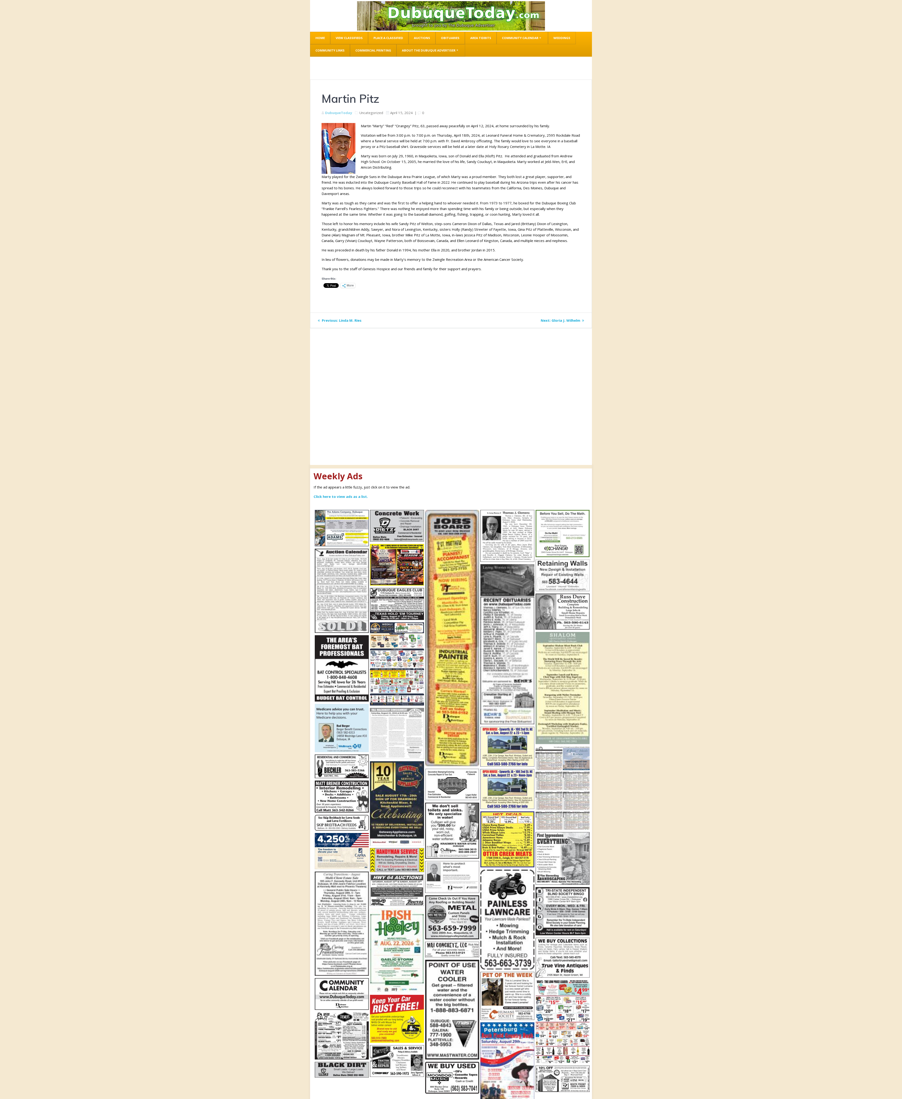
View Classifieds (349, 38)
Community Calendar (520, 38)
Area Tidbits (480, 38)
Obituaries (450, 38)
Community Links (330, 50)
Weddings (561, 38)
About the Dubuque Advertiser (428, 50)
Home (320, 38)
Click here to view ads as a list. (341, 496)
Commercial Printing (373, 50)
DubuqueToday (338, 112)
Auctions (422, 38)
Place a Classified (388, 38)
